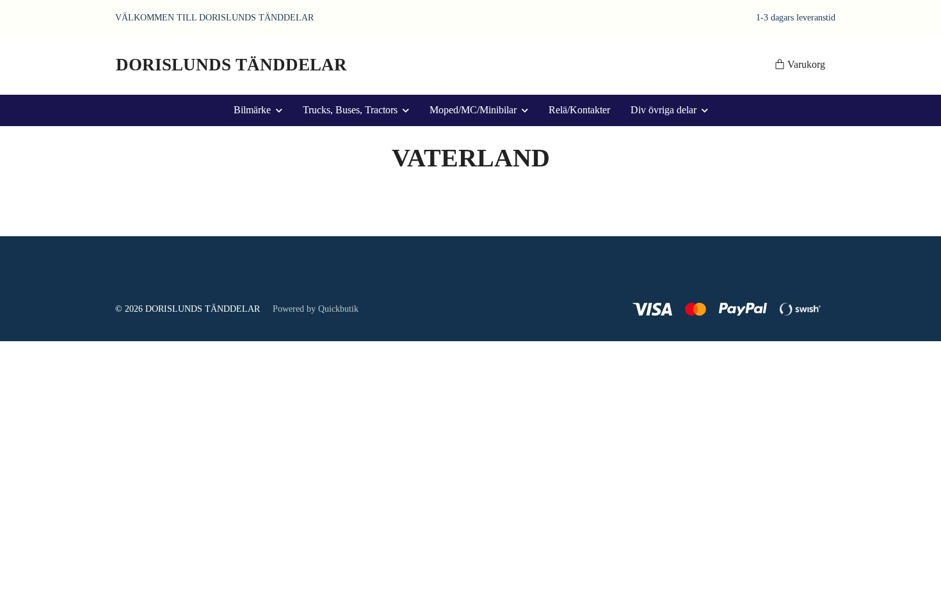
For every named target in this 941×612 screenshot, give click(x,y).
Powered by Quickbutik (315, 309)
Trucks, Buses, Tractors (350, 109)
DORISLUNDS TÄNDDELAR (231, 64)
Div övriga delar (663, 109)
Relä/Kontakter (579, 109)
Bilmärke (252, 109)
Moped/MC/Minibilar (473, 109)
